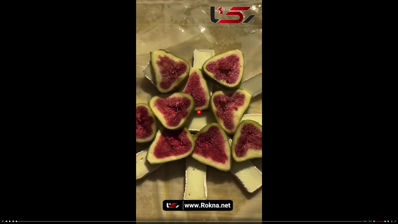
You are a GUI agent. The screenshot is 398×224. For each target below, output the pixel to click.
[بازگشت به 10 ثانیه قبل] (6, 221)
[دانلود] (391, 221)
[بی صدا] (374, 221)
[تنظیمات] (388, 221)
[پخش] (10, 221)
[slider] (189, 221)
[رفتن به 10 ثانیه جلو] (13, 221)
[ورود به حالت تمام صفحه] (395, 221)
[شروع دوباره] (2, 221)
